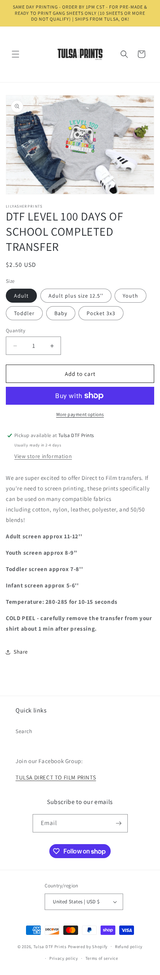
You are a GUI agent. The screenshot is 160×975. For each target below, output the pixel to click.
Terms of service (101, 958)
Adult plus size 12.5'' (76, 295)
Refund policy (129, 946)
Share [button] (21, 651)
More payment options (80, 414)
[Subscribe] (118, 823)
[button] (15, 54)
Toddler (24, 313)
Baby (60, 313)
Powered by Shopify (88, 946)
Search (24, 731)
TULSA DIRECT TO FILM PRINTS (56, 777)
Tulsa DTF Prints (50, 946)
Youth (130, 295)
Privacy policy (63, 958)
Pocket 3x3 (101, 313)
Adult (21, 295)
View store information (43, 456)
